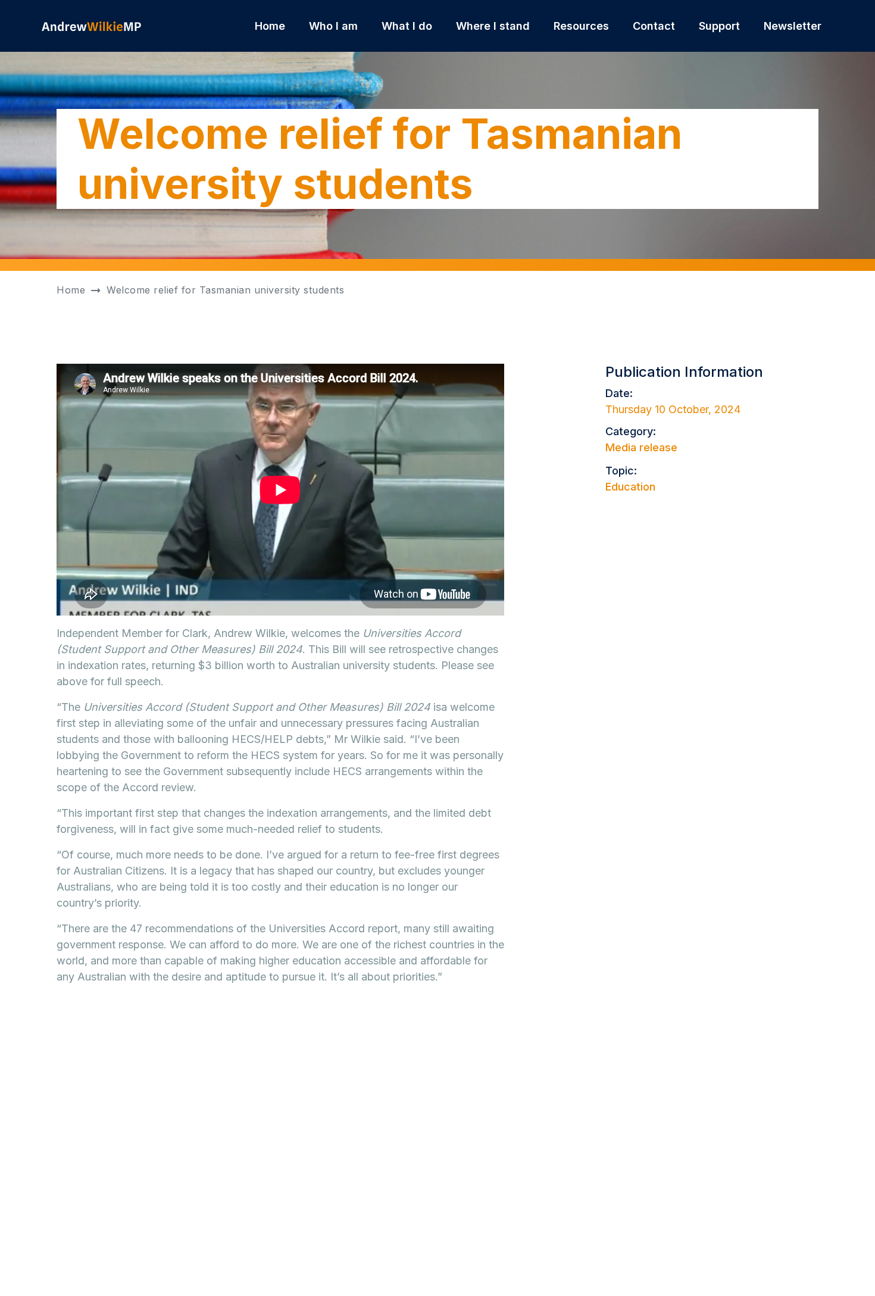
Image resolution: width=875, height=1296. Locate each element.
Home (270, 26)
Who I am (333, 26)
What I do (407, 26)
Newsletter (792, 26)
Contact (654, 26)
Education (630, 486)
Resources (581, 26)
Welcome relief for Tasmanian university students (225, 290)
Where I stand (493, 26)
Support (719, 26)
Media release (641, 447)
